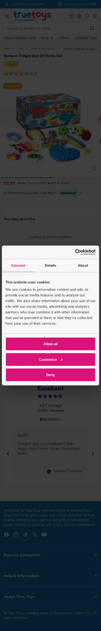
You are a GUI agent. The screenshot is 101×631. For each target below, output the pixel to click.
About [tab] (83, 265)
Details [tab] (50, 265)
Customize (48, 359)
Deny (50, 375)
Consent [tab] (18, 265)
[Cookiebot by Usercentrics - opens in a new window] (75, 252)
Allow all (50, 344)
